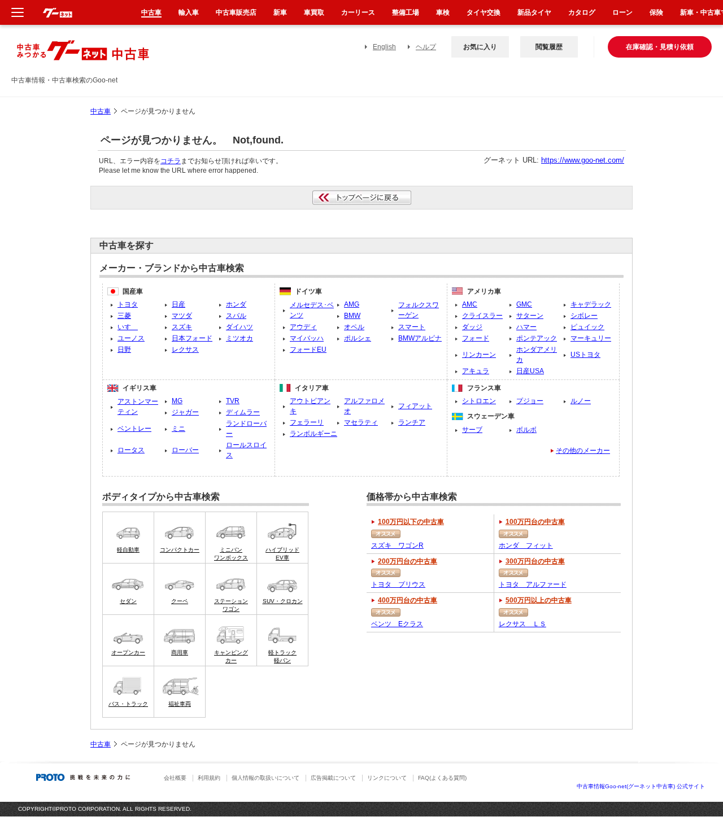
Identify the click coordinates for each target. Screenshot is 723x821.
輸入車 (188, 12)
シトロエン (479, 401)
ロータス (131, 450)
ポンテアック (536, 338)
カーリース (358, 12)
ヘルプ (426, 47)
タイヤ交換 (483, 12)
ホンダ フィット (526, 545)
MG (177, 401)
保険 (656, 12)
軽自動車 (128, 550)
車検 (443, 12)
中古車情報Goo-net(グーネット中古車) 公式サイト (641, 786)
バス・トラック (128, 704)
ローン (622, 12)
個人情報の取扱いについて (265, 778)
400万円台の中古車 (407, 600)
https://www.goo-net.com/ (582, 160)
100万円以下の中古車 (411, 522)
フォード (475, 338)
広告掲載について (333, 778)
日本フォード (192, 338)
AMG (351, 304)
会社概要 (175, 778)
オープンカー (128, 652)
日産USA (530, 371)
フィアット (415, 406)
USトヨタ (585, 355)
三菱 (124, 316)
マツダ (182, 316)
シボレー (584, 316)
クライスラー (482, 316)
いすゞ (127, 327)
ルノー (580, 401)
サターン (529, 316)
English (384, 47)
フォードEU (308, 349)
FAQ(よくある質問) (442, 778)
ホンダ (236, 304)
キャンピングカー (231, 656)
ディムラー (243, 412)
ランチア (411, 422)
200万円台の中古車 (407, 561)
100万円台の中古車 (535, 522)
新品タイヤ (534, 12)
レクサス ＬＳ (522, 624)
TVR (232, 401)
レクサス (185, 349)
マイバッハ (307, 338)
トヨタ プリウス (398, 584)
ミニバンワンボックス (231, 554)
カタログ (581, 12)
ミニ (178, 429)
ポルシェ (357, 338)
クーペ (179, 601)
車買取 (314, 12)
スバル (236, 316)
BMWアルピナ (420, 338)
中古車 (100, 111)
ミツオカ (239, 338)
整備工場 (405, 12)
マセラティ (361, 422)
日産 (178, 304)
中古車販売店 (236, 12)
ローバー (185, 450)
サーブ (472, 430)
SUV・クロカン (283, 601)
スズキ (182, 327)
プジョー (529, 401)
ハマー (526, 327)
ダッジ (472, 327)
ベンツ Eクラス (397, 624)
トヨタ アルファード (533, 584)
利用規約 (209, 778)
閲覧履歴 (549, 47)
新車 (280, 12)
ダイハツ (239, 327)
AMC (469, 304)
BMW (352, 316)
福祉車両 (179, 704)
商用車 (179, 652)
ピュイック (587, 327)
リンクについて (387, 778)
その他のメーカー (583, 451)
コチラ (170, 161)
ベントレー (134, 429)
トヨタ (127, 304)
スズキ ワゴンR (397, 545)
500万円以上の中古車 (539, 600)
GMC (524, 304)
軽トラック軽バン (282, 656)
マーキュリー (590, 338)
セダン (128, 601)
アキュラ (475, 371)
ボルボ (526, 430)
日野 (124, 349)
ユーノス (131, 338)
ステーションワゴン (231, 605)
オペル (354, 327)
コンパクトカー (179, 550)
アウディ (303, 327)
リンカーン (479, 355)
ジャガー (185, 412)
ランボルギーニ (313, 434)
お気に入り (480, 47)
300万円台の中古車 (535, 561)
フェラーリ (307, 422)
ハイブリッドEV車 (282, 554)
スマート (411, 327)
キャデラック (590, 304)
